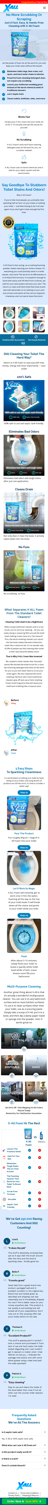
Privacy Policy (14, 1495)
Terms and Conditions (29, 1493)
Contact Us (12, 1493)
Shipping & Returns (30, 1495)
